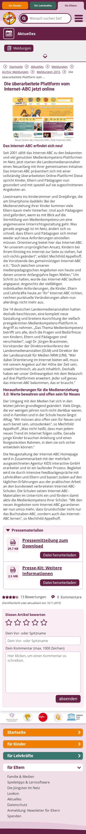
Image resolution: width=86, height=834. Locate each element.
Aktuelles (37, 67)
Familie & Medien (20, 776)
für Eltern (71, 5)
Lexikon (13, 793)
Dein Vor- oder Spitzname (25, 633)
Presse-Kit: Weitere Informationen (42, 570)
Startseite (16, 67)
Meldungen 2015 (48, 72)
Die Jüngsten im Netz (23, 788)
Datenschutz (17, 804)
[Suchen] (24, 18)
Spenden (14, 816)
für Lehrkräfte (43, 5)
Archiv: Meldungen (15, 72)
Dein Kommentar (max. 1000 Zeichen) (34, 648)
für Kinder (15, 5)
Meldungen (60, 67)
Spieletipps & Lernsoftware (28, 782)
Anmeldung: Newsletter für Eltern (33, 810)
